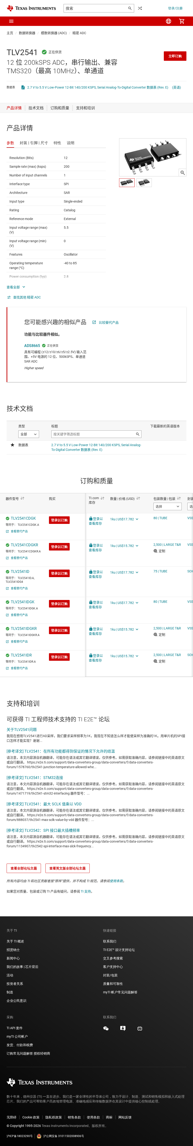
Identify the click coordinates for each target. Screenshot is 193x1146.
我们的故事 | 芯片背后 (22, 967)
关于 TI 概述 (15, 941)
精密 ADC (79, 33)
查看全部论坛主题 (24, 868)
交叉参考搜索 (113, 958)
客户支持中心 (113, 967)
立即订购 (175, 56)
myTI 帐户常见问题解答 (120, 992)
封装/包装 (110, 975)
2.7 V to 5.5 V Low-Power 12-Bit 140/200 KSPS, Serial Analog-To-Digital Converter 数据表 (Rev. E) (97, 87)
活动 (10, 975)
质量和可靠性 (113, 984)
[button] (11, 21)
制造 (10, 992)
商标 (109, 1117)
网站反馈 (125, 1117)
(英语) (176, 87)
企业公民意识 (16, 1001)
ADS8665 (32, 345)
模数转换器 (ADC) (54, 33)
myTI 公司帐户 (17, 1036)
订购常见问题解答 (20, 1053)
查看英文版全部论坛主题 (67, 868)
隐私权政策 (53, 1117)
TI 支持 (86, 891)
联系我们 (109, 941)
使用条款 (116, 881)
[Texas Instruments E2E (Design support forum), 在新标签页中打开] (123, 1030)
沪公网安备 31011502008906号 (63, 1136)
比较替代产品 (109, 322)
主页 (10, 33)
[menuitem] (168, 21)
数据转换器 (27, 33)
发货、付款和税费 (20, 1045)
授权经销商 (42, 1053)
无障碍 (11, 1117)
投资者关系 (15, 984)
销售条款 (74, 1117)
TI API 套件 (15, 1028)
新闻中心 (13, 958)
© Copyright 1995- (24, 1126)
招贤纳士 (13, 950)
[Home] (31, 8)
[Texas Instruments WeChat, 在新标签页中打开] (106, 1030)
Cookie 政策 (31, 1117)
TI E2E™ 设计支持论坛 (119, 950)
